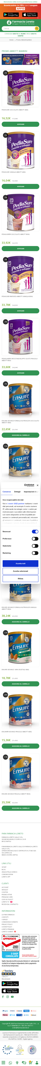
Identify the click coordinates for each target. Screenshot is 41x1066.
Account (5, 887)
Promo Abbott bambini (24, 40)
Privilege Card (7, 897)
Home (11, 40)
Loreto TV (5, 902)
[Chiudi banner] (37, 485)
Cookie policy (7, 927)
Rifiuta (20, 579)
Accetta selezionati (20, 571)
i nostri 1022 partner (15, 504)
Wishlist (5, 890)
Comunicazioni (7, 874)
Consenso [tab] (7, 492)
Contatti (5, 917)
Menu (3, 1062)
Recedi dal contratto (10, 904)
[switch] (35, 539)
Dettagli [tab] (17, 492)
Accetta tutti (20, 563)
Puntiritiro (17, 1062)
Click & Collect (7, 899)
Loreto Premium (8, 929)
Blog (4, 869)
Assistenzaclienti (24, 1062)
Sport (4, 867)
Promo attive (7, 895)
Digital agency (28, 1039)
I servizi (5, 919)
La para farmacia (8, 915)
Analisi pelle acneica (9, 872)
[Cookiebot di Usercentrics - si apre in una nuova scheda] (25, 485)
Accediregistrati (37, 1062)
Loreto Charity (7, 932)
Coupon (5, 892)
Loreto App (6, 877)
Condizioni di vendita (10, 922)
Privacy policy (7, 924)
